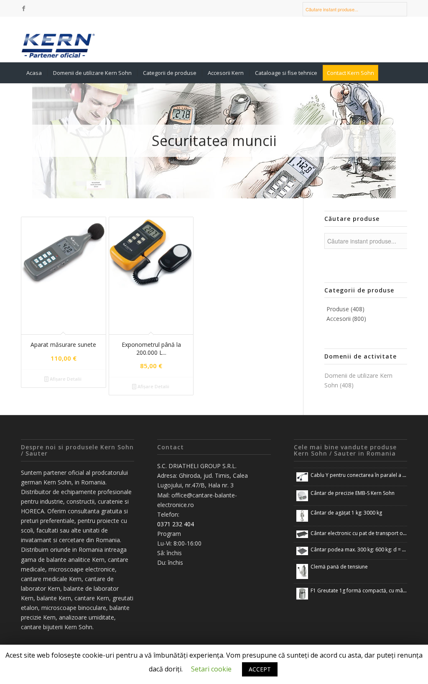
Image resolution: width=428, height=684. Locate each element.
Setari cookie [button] (211, 669)
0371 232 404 (175, 524)
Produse (345, 309)
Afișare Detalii (65, 379)
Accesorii (346, 319)
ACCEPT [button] (260, 669)
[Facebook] (23, 8)
